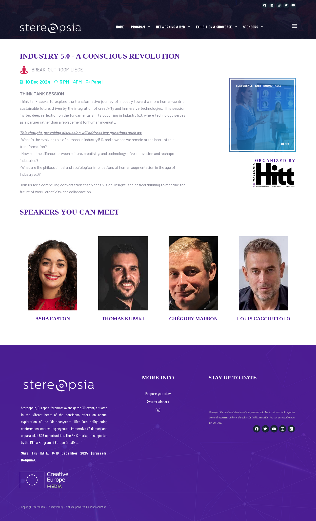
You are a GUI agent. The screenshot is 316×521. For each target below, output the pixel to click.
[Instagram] (279, 5)
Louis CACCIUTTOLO (263, 318)
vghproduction (98, 507)
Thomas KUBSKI (123, 318)
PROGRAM (138, 26)
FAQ (158, 409)
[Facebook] (265, 5)
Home (120, 26)
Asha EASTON (52, 318)
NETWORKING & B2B (170, 26)
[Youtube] (293, 5)
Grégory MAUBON (193, 318)
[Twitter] (286, 5)
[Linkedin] (272, 5)
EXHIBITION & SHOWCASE (214, 26)
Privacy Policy (55, 507)
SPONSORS (250, 26)
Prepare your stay (158, 393)
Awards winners (158, 401)
